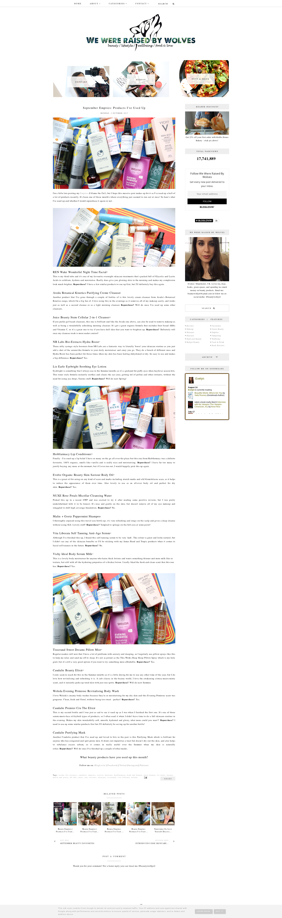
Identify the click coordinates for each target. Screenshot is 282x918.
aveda (61, 775)
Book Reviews (218, 345)
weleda (134, 777)
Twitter (122, 765)
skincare (102, 777)
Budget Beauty (193, 342)
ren (86, 777)
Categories (117, 3)
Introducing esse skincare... (152, 843)
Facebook (112, 765)
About (94, 3)
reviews (92, 777)
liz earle (161, 775)
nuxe (80, 777)
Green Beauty (218, 329)
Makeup (190, 329)
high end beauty (134, 775)
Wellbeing (216, 338)
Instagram (133, 765)
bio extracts (71, 775)
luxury (170, 775)
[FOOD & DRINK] (201, 96)
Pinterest (144, 765)
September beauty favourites (77, 843)
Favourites (216, 325)
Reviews (190, 325)
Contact (141, 3)
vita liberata (124, 777)
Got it (220, 911)
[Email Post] (145, 777)
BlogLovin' (100, 765)
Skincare (190, 332)
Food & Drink (218, 342)
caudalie (82, 775)
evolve (100, 775)
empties (91, 775)
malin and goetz (60, 777)
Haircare (190, 335)
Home (78, 3)
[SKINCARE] (81, 96)
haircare (108, 775)
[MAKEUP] (141, 96)
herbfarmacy (119, 775)
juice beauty (149, 775)
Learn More (204, 911)
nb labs (73, 777)
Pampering (216, 335)
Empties (84, 193)
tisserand (111, 777)
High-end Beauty (194, 338)
